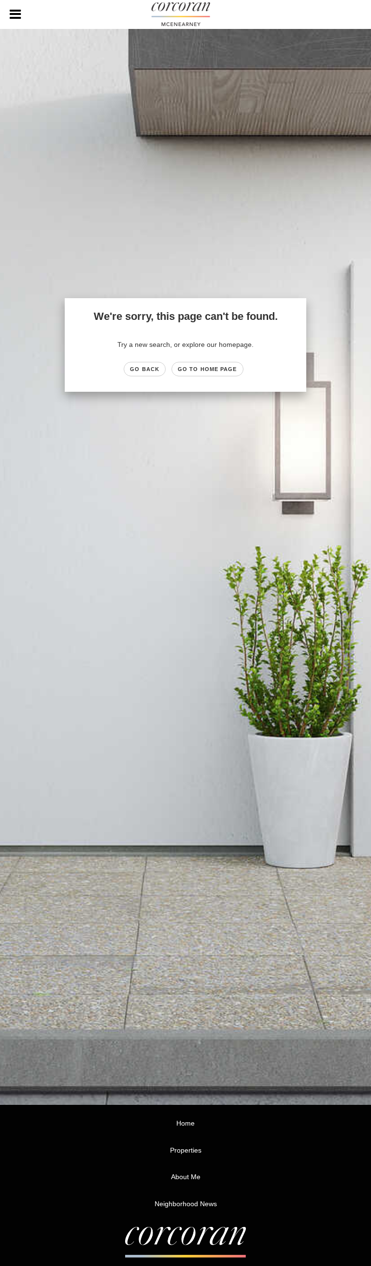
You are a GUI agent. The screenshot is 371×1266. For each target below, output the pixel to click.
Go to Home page (207, 369)
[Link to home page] (186, 14)
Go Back (144, 369)
